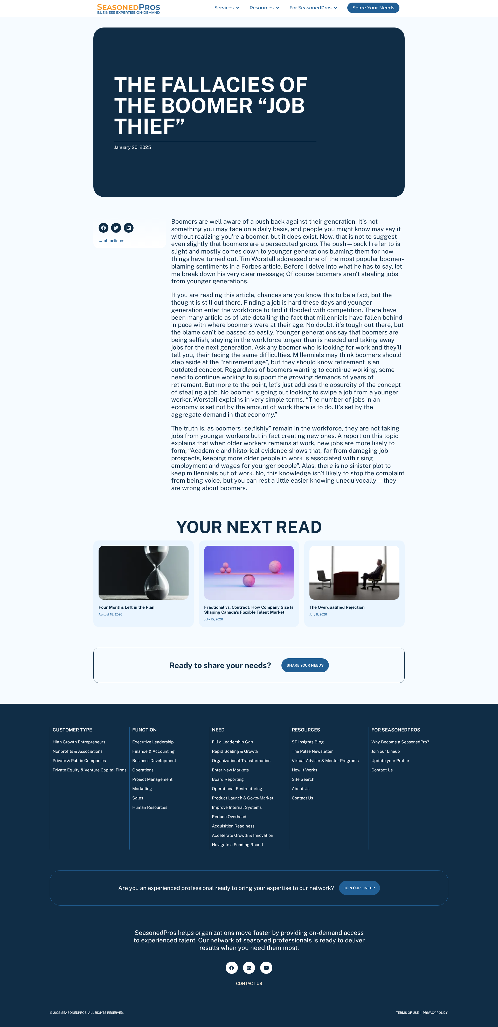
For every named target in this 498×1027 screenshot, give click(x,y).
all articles (114, 240)
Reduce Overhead (229, 816)
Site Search (303, 779)
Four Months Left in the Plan (126, 607)
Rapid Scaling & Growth (235, 751)
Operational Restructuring (237, 788)
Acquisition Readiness (233, 826)
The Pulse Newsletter (312, 751)
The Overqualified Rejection (336, 607)
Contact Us (302, 798)
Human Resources (149, 807)
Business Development (154, 760)
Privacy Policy (435, 1013)
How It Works (304, 770)
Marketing (142, 788)
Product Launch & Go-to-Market (242, 798)
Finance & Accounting (153, 751)
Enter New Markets (230, 770)
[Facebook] (232, 968)
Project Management (152, 779)
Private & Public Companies (79, 760)
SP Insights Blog (308, 742)
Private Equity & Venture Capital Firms (90, 770)
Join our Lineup (385, 751)
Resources (262, 8)
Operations (143, 770)
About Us (300, 788)
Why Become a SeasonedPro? (400, 742)
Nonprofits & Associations (77, 751)
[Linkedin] (249, 968)
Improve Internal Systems (237, 807)
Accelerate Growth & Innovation (242, 835)
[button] (103, 228)
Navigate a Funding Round (237, 844)
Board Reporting (228, 779)
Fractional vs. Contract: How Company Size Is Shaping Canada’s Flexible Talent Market (248, 610)
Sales (137, 798)
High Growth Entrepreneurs (79, 742)
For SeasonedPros (310, 8)
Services (224, 8)
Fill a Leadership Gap (232, 742)
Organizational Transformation (241, 760)
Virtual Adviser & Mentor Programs (325, 760)
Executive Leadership (153, 742)
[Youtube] (266, 968)
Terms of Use (407, 1013)
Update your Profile (390, 760)
